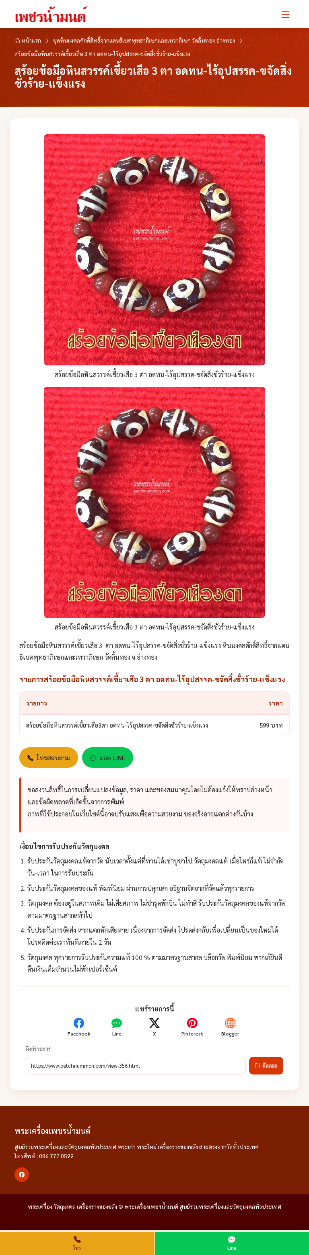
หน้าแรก (30, 40)
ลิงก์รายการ (38, 1048)
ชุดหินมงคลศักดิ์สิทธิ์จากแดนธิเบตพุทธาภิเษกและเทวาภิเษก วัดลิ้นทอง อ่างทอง (144, 40)
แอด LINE (112, 757)
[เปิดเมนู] (286, 14)
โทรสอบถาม (53, 757)
